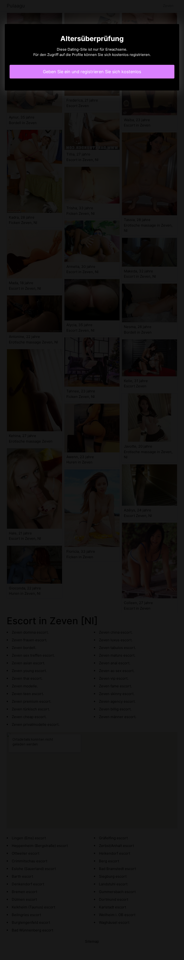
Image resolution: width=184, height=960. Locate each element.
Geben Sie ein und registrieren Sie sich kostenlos (92, 71)
